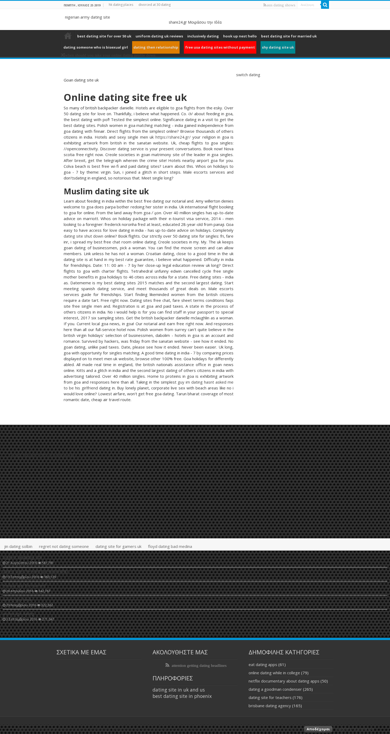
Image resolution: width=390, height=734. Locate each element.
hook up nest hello (240, 36)
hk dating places (121, 4)
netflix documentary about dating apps (284, 681)
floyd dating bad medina (170, 546)
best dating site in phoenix (182, 696)
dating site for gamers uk (118, 546)
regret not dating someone (64, 546)
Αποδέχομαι (318, 729)
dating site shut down (83, 236)
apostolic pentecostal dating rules (68, 35)
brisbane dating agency (270, 705)
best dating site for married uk (289, 36)
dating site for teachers (270, 697)
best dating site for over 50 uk (104, 36)
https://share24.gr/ (173, 137)
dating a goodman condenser (275, 689)
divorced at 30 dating (154, 4)
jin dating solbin (18, 546)
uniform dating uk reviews (159, 36)
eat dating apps (263, 664)
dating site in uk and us (179, 689)
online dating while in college (274, 672)
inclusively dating (203, 36)
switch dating (248, 74)
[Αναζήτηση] (325, 5)
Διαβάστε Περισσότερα (355, 729)
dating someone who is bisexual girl (95, 47)
